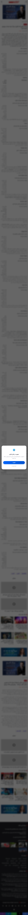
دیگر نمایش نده (14, 466)
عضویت (14, 462)
